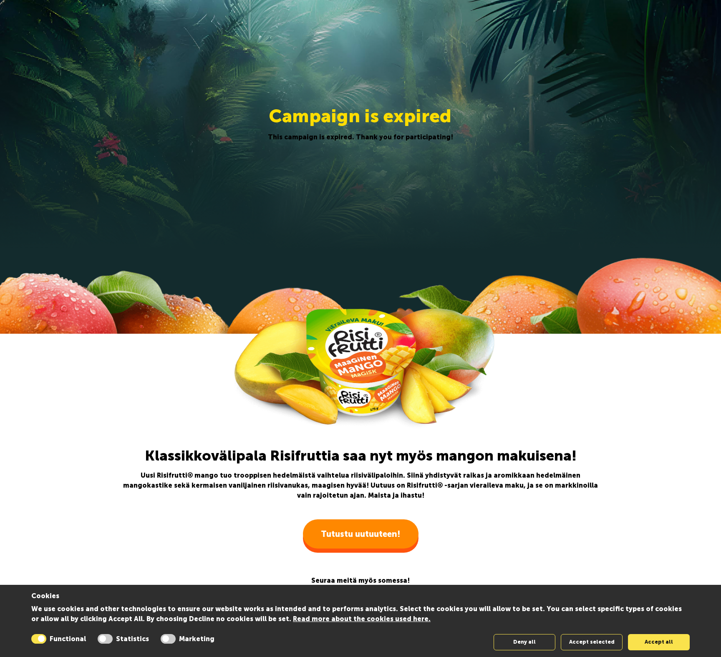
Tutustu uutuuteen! (361, 534)
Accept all (659, 642)
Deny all (524, 642)
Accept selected (592, 642)
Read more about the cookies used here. (362, 619)
